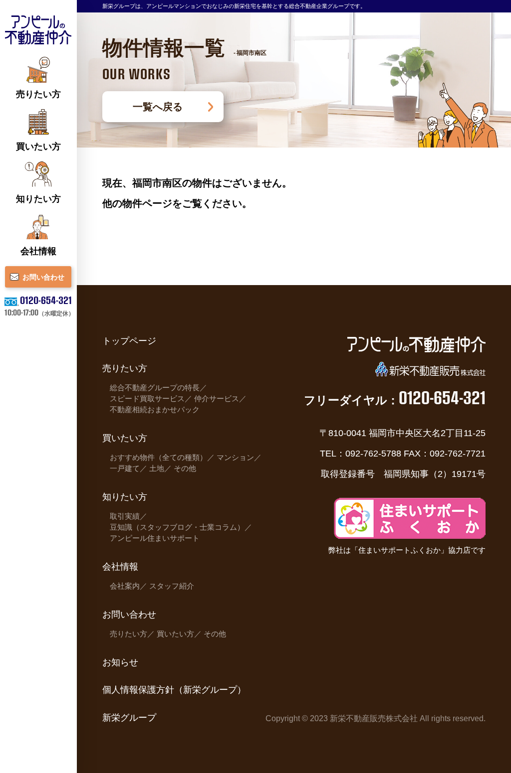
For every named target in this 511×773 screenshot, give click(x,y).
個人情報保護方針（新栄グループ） (174, 689)
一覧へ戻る (158, 106)
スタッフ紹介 (171, 586)
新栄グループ (129, 717)
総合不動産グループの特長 (155, 388)
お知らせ (120, 662)
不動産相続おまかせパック (155, 410)
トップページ (129, 340)
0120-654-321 (46, 300)
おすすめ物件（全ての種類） (158, 458)
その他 (185, 468)
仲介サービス (216, 399)
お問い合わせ (129, 614)
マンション (235, 458)
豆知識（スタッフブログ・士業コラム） (177, 527)
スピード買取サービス (147, 399)
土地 (156, 468)
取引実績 (125, 516)
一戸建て (125, 468)
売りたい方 (128, 634)
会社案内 (125, 586)
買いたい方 (175, 634)
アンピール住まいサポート (155, 538)
